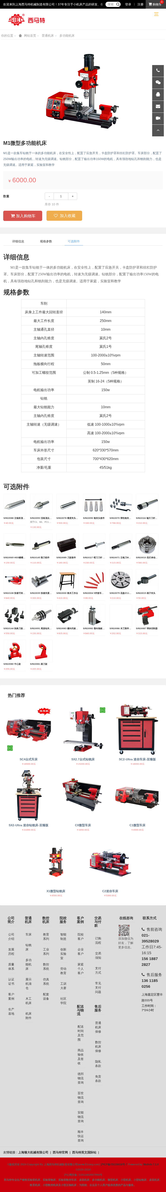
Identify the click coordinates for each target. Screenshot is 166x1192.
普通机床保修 (98, 1027)
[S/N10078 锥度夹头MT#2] (68, 505)
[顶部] (158, 130)
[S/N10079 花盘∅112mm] (121, 580)
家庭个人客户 (81, 969)
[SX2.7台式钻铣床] (83, 729)
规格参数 (46, 241)
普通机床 (48, 35)
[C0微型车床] (83, 795)
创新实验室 (63, 954)
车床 (29, 934)
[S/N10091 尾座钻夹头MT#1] (41, 615)
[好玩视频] (158, 118)
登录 (128, 4)
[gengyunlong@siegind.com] (158, 107)
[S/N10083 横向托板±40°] (68, 615)
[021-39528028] (158, 71)
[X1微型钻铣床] (56, 861)
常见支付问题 (98, 987)
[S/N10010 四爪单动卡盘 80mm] (147, 545)
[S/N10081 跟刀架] (41, 651)
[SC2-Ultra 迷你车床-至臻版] (137, 729)
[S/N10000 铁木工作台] (68, 580)
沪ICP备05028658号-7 (114, 1164)
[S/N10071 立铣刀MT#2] (121, 545)
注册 (140, 4)
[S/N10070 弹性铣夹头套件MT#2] (121, 505)
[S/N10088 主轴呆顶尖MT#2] (15, 505)
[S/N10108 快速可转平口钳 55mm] (15, 580)
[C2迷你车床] (110, 861)
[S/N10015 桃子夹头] (147, 580)
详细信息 (18, 241)
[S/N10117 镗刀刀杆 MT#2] (94, 545)
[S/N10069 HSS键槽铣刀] (15, 545)
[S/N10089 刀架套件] (68, 545)
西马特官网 (61, 1152)
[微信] (158, 83)
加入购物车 (25, 216)
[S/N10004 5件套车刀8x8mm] (94, 580)
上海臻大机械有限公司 (33, 1152)
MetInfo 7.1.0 (151, 1164)
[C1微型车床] (137, 795)
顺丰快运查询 (81, 1136)
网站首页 (30, 35)
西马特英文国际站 (84, 1152)
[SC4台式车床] (28, 729)
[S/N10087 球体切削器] (147, 615)
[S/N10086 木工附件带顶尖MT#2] (121, 615)
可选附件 (74, 241)
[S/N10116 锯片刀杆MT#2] (147, 505)
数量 (6, 196)
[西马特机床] (27, 19)
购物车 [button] (157, 4)
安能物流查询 (81, 1117)
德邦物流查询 (81, 1078)
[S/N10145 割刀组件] (41, 545)
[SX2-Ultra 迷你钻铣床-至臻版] (28, 795)
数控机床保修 (98, 1046)
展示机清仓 (29, 984)
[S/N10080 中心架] (15, 651)
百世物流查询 (81, 1097)
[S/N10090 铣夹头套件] (94, 505)
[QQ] (158, 95)
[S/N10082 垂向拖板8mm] (94, 615)
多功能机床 (67, 35)
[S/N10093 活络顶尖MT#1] (41, 505)
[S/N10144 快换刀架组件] (15, 615)
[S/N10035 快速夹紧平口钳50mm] (41, 580)
